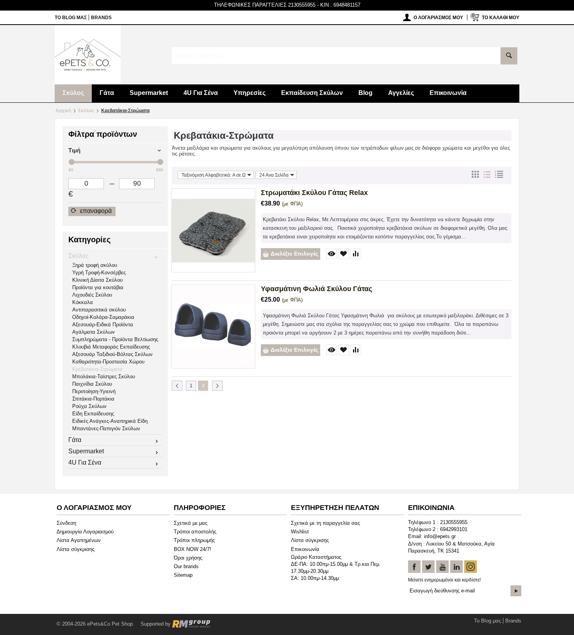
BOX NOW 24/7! (192, 549)
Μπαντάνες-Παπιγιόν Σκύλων (106, 428)
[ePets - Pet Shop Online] (88, 54)
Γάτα (107, 92)
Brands (101, 17)
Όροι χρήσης (188, 558)
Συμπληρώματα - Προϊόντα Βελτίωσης (115, 339)
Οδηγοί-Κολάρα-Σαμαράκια (103, 317)
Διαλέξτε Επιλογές (294, 253)
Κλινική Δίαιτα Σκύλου (97, 280)
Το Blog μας (71, 17)
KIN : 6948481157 (340, 5)
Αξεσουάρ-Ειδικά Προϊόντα (102, 324)
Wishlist (300, 532)
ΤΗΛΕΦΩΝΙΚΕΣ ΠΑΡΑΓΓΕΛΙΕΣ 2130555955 (265, 5)
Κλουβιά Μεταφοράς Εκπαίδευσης (111, 347)
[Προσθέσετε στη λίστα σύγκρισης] (355, 253)
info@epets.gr (440, 536)
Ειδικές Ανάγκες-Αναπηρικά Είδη (110, 421)
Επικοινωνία (448, 92)
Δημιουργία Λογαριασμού (85, 532)
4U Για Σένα (201, 92)
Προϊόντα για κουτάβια (97, 287)
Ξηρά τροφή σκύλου (94, 265)
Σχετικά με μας (190, 523)
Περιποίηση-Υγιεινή (94, 391)
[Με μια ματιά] (331, 253)
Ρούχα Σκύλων (89, 406)
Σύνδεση (66, 523)
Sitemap (183, 575)
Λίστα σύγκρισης (75, 549)
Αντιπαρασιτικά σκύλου (99, 310)
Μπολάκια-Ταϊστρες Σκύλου (103, 376)
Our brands (186, 566)
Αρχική (63, 110)
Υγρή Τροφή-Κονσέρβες (99, 272)
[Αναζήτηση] (509, 55)
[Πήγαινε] (515, 590)
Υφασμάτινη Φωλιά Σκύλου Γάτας (316, 289)
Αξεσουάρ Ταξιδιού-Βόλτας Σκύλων (112, 354)
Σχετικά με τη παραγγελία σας (325, 523)
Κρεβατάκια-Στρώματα (97, 369)
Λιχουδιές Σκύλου (92, 295)
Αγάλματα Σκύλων (93, 332)
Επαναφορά (95, 210)
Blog (365, 92)
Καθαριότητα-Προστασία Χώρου (108, 362)
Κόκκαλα (82, 302)
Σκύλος (73, 92)
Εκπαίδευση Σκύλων (312, 92)
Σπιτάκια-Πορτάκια (93, 399)
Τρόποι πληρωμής (194, 540)
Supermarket (149, 92)
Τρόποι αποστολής (195, 532)
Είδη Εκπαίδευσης (93, 414)
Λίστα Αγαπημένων (79, 540)
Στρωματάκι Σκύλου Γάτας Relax (314, 193)
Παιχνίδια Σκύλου (92, 384)
